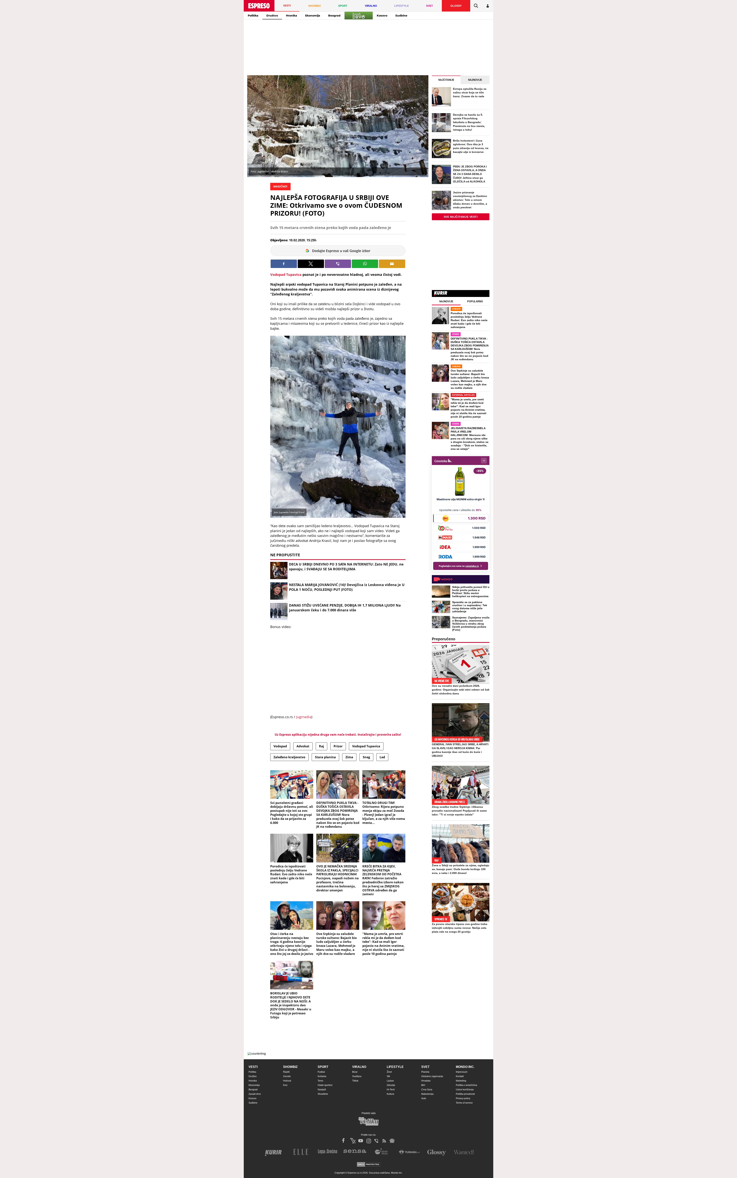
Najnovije (475, 79)
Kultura (390, 1094)
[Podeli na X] (311, 264)
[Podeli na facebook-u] (284, 264)
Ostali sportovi (325, 1085)
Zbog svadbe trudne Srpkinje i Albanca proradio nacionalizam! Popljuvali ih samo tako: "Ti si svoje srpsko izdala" (459, 810)
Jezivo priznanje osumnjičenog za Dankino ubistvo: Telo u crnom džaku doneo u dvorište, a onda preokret (470, 200)
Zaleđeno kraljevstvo (289, 757)
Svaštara (356, 1076)
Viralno (359, 1066)
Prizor (338, 746)
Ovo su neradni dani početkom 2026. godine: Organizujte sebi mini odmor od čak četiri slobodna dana (460, 689)
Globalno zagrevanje (432, 1076)
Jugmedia (303, 717)
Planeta (425, 1072)
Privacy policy (463, 1098)
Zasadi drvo (255, 1094)
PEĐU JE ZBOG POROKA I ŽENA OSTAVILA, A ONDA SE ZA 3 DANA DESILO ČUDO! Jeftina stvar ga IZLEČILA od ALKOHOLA (470, 174)
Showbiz (290, 1066)
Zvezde (287, 1076)
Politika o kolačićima (466, 1085)
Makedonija (427, 1094)
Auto (423, 1098)
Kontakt (460, 1076)
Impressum (461, 1072)
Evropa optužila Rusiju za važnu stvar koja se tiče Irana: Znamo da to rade (469, 92)
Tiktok (355, 1080)
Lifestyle (395, 1066)
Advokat (303, 746)
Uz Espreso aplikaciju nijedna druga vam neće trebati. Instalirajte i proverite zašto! (338, 734)
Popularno (475, 301)
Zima (349, 757)
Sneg (366, 757)
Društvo (272, 15)
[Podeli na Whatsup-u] (365, 264)
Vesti (253, 1066)
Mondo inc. (465, 1066)
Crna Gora (426, 1089)
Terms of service (464, 1102)
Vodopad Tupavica (286, 274)
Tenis (320, 1080)
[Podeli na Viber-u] (338, 264)
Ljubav (390, 1080)
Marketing (461, 1080)
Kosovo (382, 15)
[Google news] (392, 1140)
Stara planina (325, 757)
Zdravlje (391, 1085)
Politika (253, 15)
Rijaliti (286, 1072)
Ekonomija (312, 15)
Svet (425, 1066)
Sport (323, 1066)
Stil (388, 1076)
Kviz (285, 1085)
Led (382, 757)
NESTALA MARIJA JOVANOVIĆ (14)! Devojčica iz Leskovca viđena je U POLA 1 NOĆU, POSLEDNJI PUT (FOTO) (347, 587)
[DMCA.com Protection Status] (368, 1164)
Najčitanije (446, 79)
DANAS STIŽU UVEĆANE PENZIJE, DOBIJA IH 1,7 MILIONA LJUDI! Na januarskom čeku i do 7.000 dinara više (345, 607)
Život (389, 1072)
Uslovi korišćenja (465, 1089)
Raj (321, 746)
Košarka (322, 1076)
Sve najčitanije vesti (461, 216)
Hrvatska (425, 1080)
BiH (423, 1085)
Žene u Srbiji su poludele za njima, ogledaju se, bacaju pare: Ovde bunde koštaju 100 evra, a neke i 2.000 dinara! (460, 869)
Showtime (323, 1094)
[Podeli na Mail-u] (392, 264)
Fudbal (321, 1072)
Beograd (334, 15)
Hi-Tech (391, 1089)
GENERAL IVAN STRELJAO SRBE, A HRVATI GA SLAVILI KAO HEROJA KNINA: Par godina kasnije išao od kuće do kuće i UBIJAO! (460, 750)
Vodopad (280, 746)
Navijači (322, 1089)
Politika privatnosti (465, 1094)
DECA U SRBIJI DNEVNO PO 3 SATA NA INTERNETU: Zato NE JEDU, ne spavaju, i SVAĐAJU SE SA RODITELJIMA (346, 566)
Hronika (291, 15)
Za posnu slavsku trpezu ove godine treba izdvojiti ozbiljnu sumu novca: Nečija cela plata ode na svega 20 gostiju (459, 927)
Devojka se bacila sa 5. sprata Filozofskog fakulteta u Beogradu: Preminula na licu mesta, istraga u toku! (469, 122)
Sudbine (401, 15)
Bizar (355, 1072)
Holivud (287, 1080)
